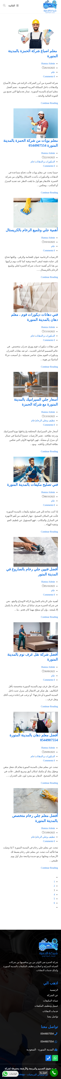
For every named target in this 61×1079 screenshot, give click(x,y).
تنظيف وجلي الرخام (45, 420)
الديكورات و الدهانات (45, 161)
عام (53, 72)
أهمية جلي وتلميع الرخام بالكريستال (32, 230)
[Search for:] (5, 5)
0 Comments (49, 76)
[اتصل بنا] (54, 1073)
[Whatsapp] (55, 1058)
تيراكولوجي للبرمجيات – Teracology (30, 1074)
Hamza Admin (48, 63)
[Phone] (48, 1058)
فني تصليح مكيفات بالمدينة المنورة (32, 485)
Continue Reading (49, 103)
